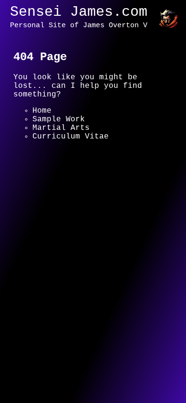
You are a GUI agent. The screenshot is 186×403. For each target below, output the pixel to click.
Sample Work (58, 119)
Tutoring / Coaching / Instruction (82, 158)
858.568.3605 (42, 237)
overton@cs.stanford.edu (68, 245)
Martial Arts (61, 128)
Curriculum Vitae (70, 136)
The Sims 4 (56, 145)
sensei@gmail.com (123, 237)
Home (42, 110)
